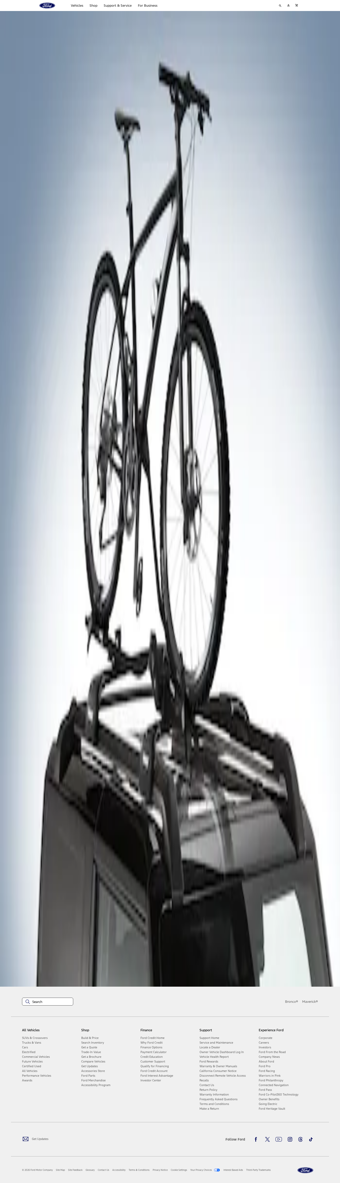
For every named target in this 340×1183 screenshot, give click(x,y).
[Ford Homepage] (305, 1170)
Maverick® (310, 1001)
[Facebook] (257, 1139)
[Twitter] (267, 1139)
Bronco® (291, 1001)
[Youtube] (278, 1139)
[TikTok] (311, 1139)
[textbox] (47, 1002)
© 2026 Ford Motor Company (37, 1170)
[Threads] (300, 1139)
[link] (60, 1170)
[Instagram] (290, 1139)
